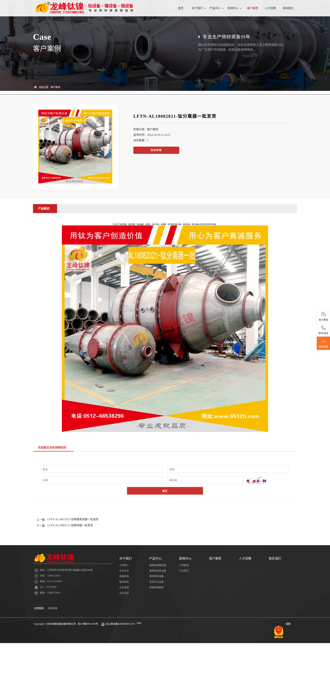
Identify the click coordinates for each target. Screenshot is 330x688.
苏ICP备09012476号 (88, 624)
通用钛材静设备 (157, 565)
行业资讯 (184, 570)
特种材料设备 (156, 576)
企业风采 (124, 593)
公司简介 (124, 565)
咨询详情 (156, 150)
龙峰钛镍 (52, 608)
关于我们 (197, 8)
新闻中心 (233, 8)
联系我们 (288, 8)
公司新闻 (184, 565)
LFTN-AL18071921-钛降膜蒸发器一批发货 (72, 519)
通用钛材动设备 (157, 570)
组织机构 (124, 582)
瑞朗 (288, 624)
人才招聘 (270, 8)
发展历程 (124, 576)
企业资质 (124, 587)
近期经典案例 (156, 587)
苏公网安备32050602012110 (120, 624)
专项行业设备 (156, 582)
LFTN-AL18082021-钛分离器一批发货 (174, 116)
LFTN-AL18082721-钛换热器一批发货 (70, 525)
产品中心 (215, 8)
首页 (180, 8)
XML (139, 623)
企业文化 (124, 570)
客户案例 (252, 8)
